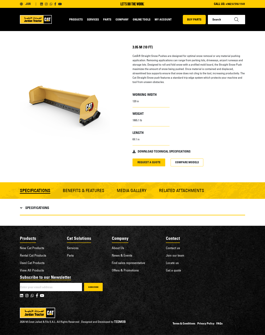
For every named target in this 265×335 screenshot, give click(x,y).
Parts (107, 19)
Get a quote (173, 270)
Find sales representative (128, 263)
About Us (118, 248)
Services (93, 19)
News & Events (122, 255)
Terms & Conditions (184, 323)
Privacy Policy (205, 323)
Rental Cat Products (33, 255)
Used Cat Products (32, 263)
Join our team (175, 255)
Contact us (173, 248)
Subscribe (93, 287)
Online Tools (142, 19)
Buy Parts (194, 19)
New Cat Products (32, 248)
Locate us (172, 263)
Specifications (37, 208)
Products (76, 19)
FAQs (219, 323)
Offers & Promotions (125, 270)
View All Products (32, 270)
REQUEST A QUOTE (148, 162)
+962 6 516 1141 (235, 4)
